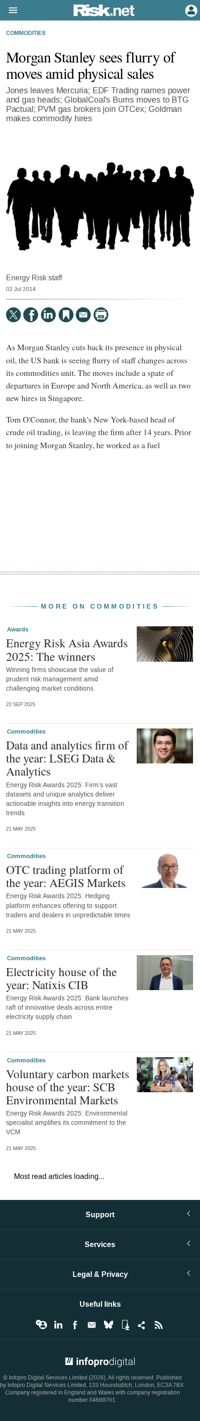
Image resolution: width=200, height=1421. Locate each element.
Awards (17, 629)
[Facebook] (30, 314)
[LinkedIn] (48, 314)
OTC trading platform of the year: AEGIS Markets (66, 876)
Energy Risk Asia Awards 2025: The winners (67, 649)
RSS (158, 1325)
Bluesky (108, 1325)
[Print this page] (100, 314)
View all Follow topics (41, 1325)
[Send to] (83, 314)
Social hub (141, 1325)
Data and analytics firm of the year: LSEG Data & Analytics (67, 757)
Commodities (26, 33)
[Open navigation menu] (9, 11)
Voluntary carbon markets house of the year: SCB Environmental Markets (67, 1086)
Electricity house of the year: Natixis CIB (61, 978)
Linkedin (58, 1325)
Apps (125, 1325)
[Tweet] (13, 314)
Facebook (74, 1325)
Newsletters (91, 1325)
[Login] (190, 9)
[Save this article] (66, 314)
